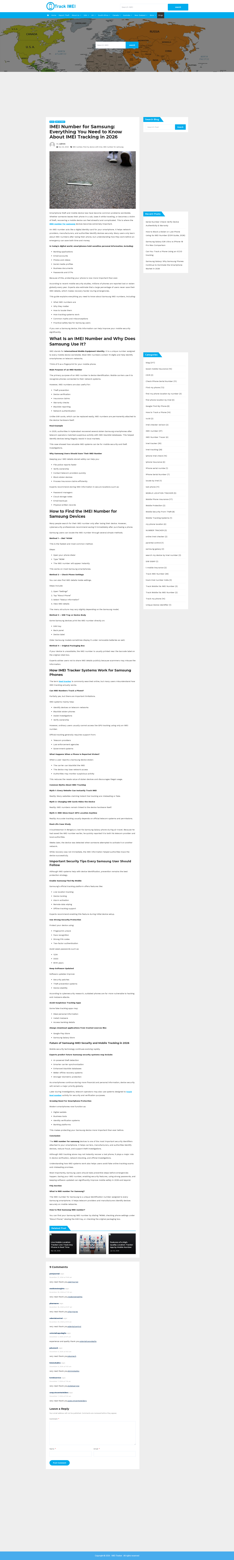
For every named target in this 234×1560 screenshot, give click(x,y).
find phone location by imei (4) (160, 400)
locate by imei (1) (154, 480)
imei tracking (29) (154, 449)
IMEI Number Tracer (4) (157, 437)
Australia (126, 15)
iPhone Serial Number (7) (158, 474)
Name (52, 1449)
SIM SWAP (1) (152, 561)
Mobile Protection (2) (155, 505)
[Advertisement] (117, 96)
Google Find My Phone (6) (158, 406)
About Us (75, 15)
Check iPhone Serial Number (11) (161, 381)
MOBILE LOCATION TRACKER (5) (161, 493)
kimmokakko (55, 1363)
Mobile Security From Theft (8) (160, 512)
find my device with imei (92, 147)
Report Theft (64, 15)
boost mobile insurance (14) (159, 369)
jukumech (53, 1348)
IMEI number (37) (154, 431)
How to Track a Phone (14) (158, 412)
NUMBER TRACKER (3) (156, 530)
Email (97, 1449)
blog (52, 121)
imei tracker (65, 681)
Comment (54, 1419)
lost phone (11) (152, 487)
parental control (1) (155, 543)
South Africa (103, 15)
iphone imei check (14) (156, 456)
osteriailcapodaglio (57, 1333)
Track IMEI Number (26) (157, 574)
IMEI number (60, 121)
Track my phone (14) (155, 598)
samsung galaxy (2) (155, 549)
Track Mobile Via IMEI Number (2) (162, 592)
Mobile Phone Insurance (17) (159, 499)
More (152, 15)
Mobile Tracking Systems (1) (159, 518)
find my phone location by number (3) (164, 394)
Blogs (160, 15)
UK (92, 15)
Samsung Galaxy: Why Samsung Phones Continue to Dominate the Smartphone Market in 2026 (165, 265)
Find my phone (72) (155, 387)
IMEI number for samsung (113, 147)
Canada (116, 15)
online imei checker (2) (156, 536)
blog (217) (150, 362)
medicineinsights (56, 1289)
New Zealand (140, 15)
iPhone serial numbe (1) (157, 468)
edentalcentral (56, 1318)
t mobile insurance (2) (156, 567)
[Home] (48, 15)
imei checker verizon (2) (157, 425)
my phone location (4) (156, 524)
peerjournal (54, 1274)
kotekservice (55, 1378)
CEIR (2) (149, 375)
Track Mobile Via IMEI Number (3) (162, 586)
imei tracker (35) (153, 443)
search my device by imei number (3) (163, 555)
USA (85, 15)
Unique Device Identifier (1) (158, 605)
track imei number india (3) (159, 580)
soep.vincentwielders (58, 1393)
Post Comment (59, 1463)
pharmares (54, 1303)
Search (180, 127)
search (178, 7)
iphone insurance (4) (155, 462)
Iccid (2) (149, 418)
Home (53, 15)
